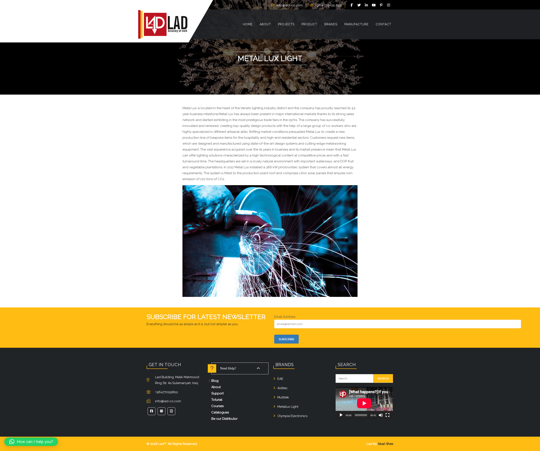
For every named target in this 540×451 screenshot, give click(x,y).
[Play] (341, 415)
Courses (217, 406)
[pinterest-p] (382, 5)
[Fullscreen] (387, 415)
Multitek (283, 397)
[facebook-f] (352, 5)
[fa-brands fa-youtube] (374, 5)
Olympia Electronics (292, 416)
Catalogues (220, 412)
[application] (364, 403)
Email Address (284, 317)
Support (217, 393)
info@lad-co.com (289, 5)
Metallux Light (287, 407)
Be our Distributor (224, 419)
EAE (280, 379)
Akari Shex (385, 444)
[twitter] (359, 5)
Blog (215, 381)
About (216, 387)
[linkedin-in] (367, 5)
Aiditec (282, 388)
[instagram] (389, 5)
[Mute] (381, 415)
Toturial (216, 400)
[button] (31, 441)
